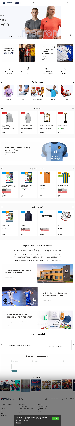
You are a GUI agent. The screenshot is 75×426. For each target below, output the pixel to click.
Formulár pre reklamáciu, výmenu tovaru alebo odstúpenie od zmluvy (28, 410)
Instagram (22, 399)
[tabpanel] (9, 122)
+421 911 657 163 (69, 398)
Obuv (8, 99)
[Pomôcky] (67, 91)
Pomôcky (67, 99)
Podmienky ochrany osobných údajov (26, 408)
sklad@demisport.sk (53, 398)
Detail (3, 132)
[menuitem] (28, 3)
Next (73, 82)
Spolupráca (3, 410)
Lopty (52, 99)
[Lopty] (52, 91)
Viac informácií (24, 420)
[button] (2, 22)
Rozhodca (37, 99)
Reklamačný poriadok (23, 412)
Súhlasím (56, 418)
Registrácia (3, 408)
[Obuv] (8, 91)
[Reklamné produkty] (23, 91)
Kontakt (2, 413)
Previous (2, 82)
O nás (2, 406)
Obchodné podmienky (23, 406)
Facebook (19, 399)
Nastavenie (18, 422)
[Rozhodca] (37, 91)
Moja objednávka (4, 415)
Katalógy (2, 411)
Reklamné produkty (23, 99)
